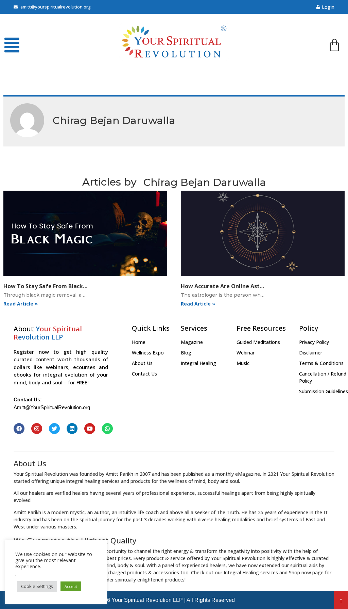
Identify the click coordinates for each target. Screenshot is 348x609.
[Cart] (334, 46)
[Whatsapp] (107, 428)
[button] (341, 600)
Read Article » (20, 303)
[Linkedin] (72, 428)
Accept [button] (71, 586)
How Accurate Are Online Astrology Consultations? (250, 286)
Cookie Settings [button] (37, 586)
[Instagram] (36, 428)
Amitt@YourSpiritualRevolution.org (52, 407)
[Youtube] (89, 428)
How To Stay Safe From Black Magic (52, 286)
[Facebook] (19, 428)
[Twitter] (54, 428)
